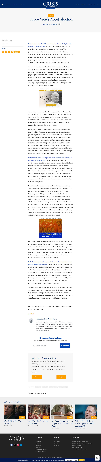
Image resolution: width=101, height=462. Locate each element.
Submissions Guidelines (39, 444)
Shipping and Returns (41, 449)
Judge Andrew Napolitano (50, 24)
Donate (83, 4)
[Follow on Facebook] (11, 445)
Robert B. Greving (33, 425)
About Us (38, 441)
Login (90, 4)
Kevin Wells (55, 428)
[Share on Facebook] (6, 52)
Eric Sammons (8, 425)
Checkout (56, 445)
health (51, 386)
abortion (38, 386)
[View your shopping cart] (94, 4)
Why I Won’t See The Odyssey (13, 422)
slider (56, 386)
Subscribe (65, 346)
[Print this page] (15, 52)
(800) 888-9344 (78, 445)
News (14, 4)
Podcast (21, 4)
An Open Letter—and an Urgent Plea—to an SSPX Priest (62, 423)
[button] (97, 458)
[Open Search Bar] (98, 4)
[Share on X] (3, 52)
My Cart (56, 443)
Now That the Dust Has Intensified (38, 422)
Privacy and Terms (40, 451)
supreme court (63, 386)
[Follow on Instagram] (18, 445)
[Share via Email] (12, 52)
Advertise (38, 447)
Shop (77, 4)
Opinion (8, 4)
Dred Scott (45, 386)
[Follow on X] (14, 445)
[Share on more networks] (18, 52)
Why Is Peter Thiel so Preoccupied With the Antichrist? (84, 423)
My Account (57, 441)
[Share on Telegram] (9, 52)
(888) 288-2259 (78, 448)
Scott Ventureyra (81, 428)
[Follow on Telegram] (21, 445)
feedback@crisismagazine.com (80, 441)
